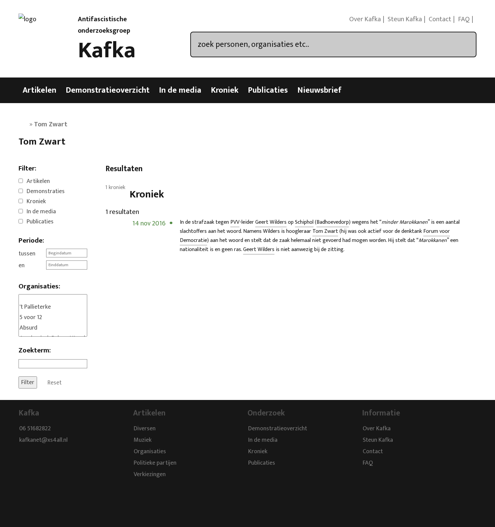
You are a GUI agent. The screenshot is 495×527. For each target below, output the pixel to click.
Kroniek (224, 90)
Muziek (143, 440)
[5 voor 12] (53, 317)
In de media (180, 90)
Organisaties (150, 451)
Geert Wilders (271, 222)
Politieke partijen (155, 463)
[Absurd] (53, 328)
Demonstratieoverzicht (108, 90)
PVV (234, 222)
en (22, 265)
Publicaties (268, 90)
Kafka (107, 50)
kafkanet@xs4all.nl (43, 440)
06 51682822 (35, 429)
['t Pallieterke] (53, 307)
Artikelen (39, 90)
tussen (27, 254)
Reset (54, 382)
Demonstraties (46, 191)
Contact (440, 19)
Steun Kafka (405, 19)
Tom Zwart (325, 231)
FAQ (464, 19)
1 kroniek (115, 187)
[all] (53, 298)
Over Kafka (365, 19)
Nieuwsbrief (319, 90)
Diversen (145, 429)
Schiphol (304, 222)
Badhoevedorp (333, 222)
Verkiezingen (150, 474)
